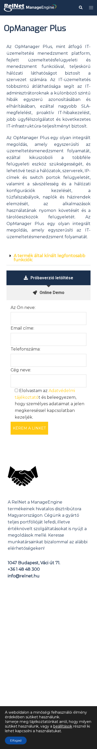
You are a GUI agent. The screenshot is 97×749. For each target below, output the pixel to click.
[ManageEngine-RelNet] (30, 7)
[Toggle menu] (91, 7)
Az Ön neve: (23, 307)
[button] (48, 258)
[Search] (80, 8)
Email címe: (22, 328)
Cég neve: (21, 370)
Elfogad (15, 740)
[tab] (48, 277)
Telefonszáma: (25, 349)
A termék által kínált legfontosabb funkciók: (49, 257)
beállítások (62, 726)
